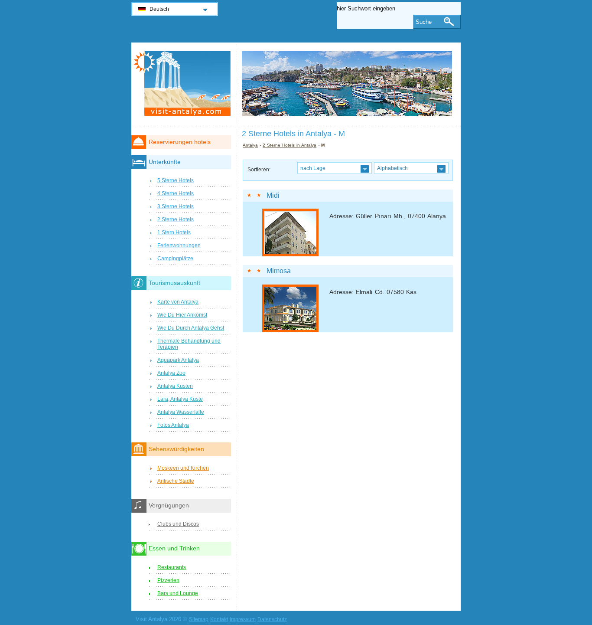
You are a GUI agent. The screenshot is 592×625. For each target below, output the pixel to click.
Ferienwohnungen (179, 245)
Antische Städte (175, 481)
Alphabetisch (392, 168)
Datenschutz (272, 619)
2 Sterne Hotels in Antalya (289, 145)
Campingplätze (175, 258)
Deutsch (159, 9)
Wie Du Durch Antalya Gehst (190, 328)
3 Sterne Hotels (175, 206)
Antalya (250, 145)
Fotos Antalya (173, 425)
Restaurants (171, 567)
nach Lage (312, 168)
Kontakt (219, 619)
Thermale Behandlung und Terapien (189, 344)
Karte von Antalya (177, 302)
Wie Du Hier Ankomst (182, 315)
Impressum (243, 619)
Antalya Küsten (175, 386)
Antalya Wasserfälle (180, 412)
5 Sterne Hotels (175, 180)
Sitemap (198, 619)
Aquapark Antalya (178, 360)
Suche (424, 22)
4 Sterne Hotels (175, 193)
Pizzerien (168, 580)
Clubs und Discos (178, 524)
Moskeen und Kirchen (183, 468)
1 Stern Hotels (174, 232)
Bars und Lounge (177, 593)
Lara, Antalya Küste (180, 399)
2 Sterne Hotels (175, 219)
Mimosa (279, 271)
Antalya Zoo (171, 373)
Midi (273, 195)
